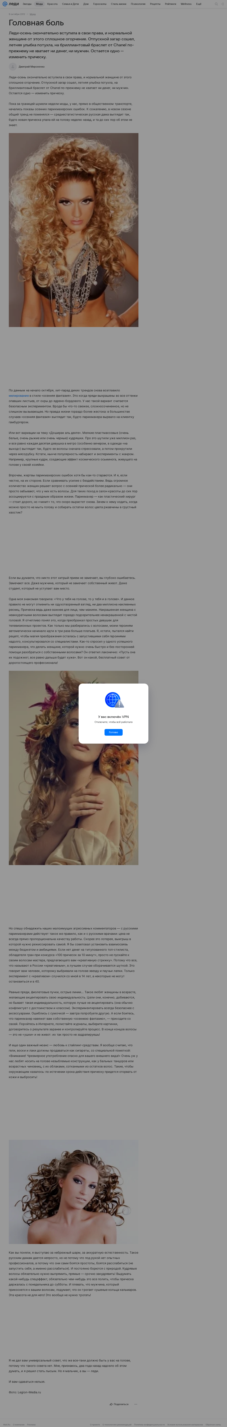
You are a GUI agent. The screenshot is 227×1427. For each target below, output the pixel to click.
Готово (113, 732)
